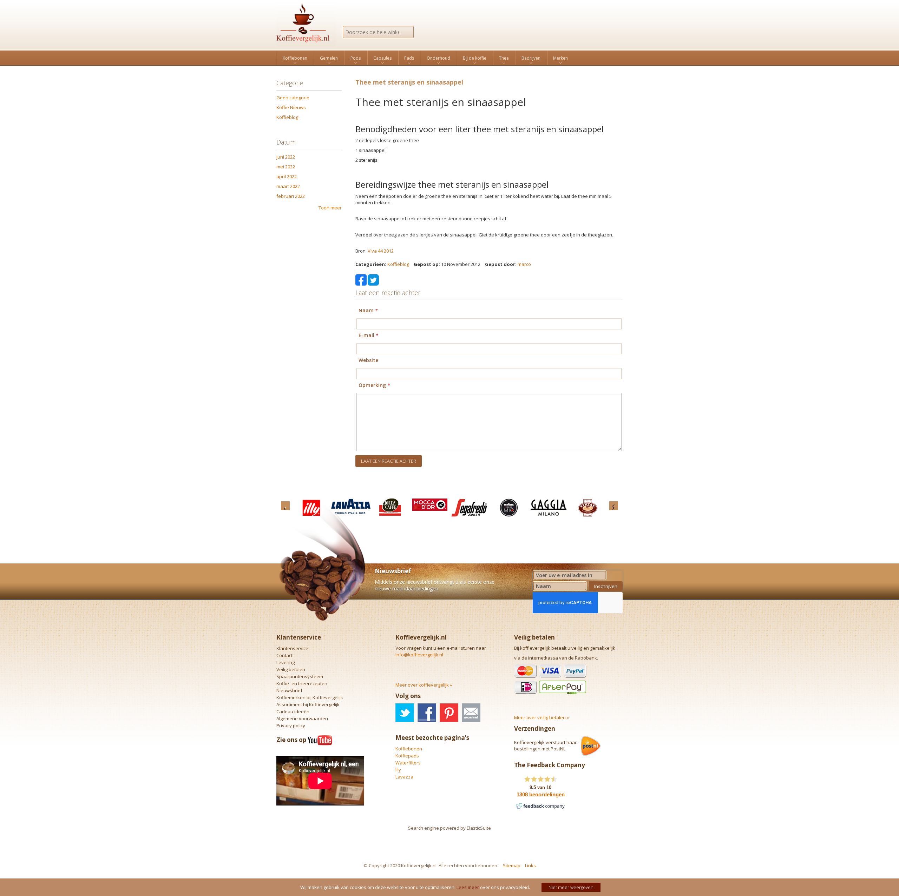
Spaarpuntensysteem (299, 676)
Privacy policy (290, 725)
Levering (285, 662)
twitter (404, 712)
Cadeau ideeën (292, 711)
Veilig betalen (290, 669)
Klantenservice (292, 648)
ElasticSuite (479, 828)
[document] (450, 887)
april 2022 (286, 176)
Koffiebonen (408, 748)
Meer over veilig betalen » (541, 717)
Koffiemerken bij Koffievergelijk (309, 697)
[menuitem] (295, 58)
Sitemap (511, 865)
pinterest (449, 712)
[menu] (449, 58)
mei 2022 (285, 166)
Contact (284, 655)
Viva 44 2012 (381, 251)
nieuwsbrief (471, 712)
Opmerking (372, 385)
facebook (427, 712)
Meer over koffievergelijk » (423, 685)
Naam (366, 310)
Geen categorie (292, 97)
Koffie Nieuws (291, 107)
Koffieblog (398, 264)
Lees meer (468, 887)
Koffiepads (407, 756)
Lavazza (404, 777)
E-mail (366, 335)
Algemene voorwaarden (302, 718)
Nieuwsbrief (289, 690)
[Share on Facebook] (361, 279)
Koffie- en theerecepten (301, 683)
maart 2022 (288, 186)
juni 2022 (285, 157)
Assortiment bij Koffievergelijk (308, 704)
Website (368, 360)
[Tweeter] (373, 279)
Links (530, 865)
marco (524, 264)
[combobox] (378, 32)
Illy (398, 770)
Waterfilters (408, 763)
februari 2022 (290, 196)
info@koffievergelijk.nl (419, 654)
